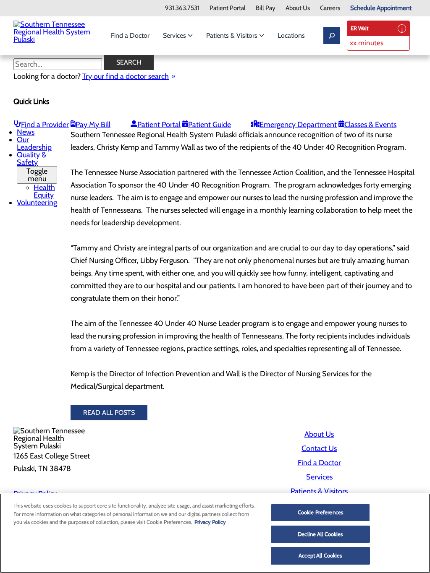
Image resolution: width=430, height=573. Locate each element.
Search (128, 62)
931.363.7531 (182, 8)
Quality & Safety (32, 166)
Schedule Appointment (381, 8)
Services (175, 35)
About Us (298, 8)
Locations (291, 35)
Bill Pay (265, 8)
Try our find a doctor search (125, 76)
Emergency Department (298, 124)
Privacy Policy (210, 521)
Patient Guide (209, 124)
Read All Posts (109, 413)
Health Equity (44, 191)
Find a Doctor (130, 35)
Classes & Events (370, 124)
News (25, 132)
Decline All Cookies (320, 534)
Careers (330, 8)
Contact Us (319, 448)
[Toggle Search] (331, 35)
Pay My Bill (93, 124)
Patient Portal (228, 8)
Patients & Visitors (232, 35)
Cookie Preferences (320, 512)
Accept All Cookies (320, 555)
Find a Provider (45, 124)
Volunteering (37, 202)
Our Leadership (34, 143)
